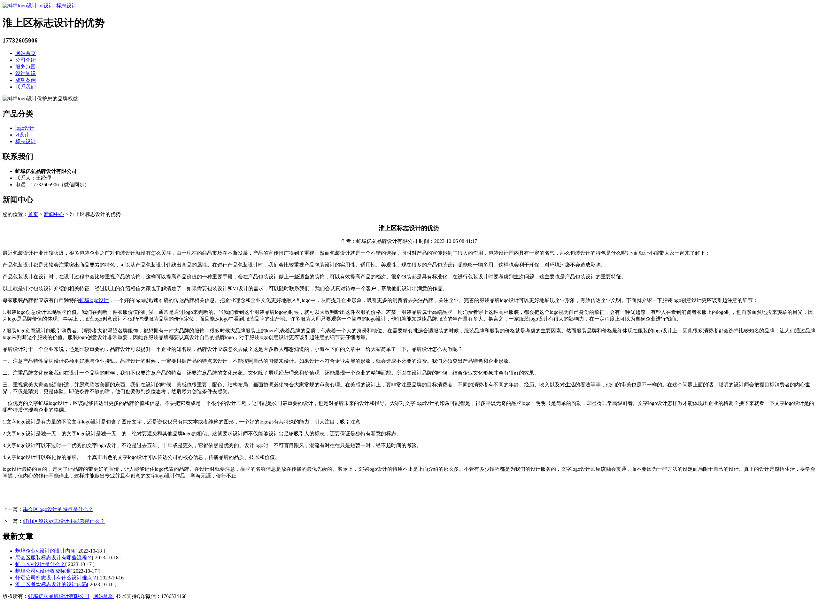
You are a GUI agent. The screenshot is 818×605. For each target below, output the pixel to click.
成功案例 (25, 80)
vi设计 (22, 134)
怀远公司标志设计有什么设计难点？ (56, 577)
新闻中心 (54, 214)
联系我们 (25, 86)
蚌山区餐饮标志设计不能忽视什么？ (64, 521)
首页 (33, 214)
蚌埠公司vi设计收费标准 (42, 571)
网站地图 (103, 596)
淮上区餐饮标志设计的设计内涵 (51, 584)
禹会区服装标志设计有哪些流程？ (53, 557)
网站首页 (25, 53)
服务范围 (25, 66)
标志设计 (25, 141)
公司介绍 (25, 60)
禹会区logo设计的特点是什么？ (58, 509)
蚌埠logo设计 (94, 300)
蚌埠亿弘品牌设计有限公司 (58, 596)
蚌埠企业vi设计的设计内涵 (45, 551)
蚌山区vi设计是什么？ (40, 564)
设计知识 (25, 73)
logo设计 (25, 128)
